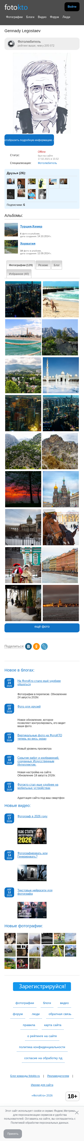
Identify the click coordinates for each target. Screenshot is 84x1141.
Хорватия (27, 243)
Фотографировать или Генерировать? (32, 854)
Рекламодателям (58, 1076)
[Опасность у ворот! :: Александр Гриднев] (59, 943)
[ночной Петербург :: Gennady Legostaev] (61, 620)
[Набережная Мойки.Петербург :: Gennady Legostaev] (60, 582)
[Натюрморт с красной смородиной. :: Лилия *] (22, 968)
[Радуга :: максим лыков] (22, 943)
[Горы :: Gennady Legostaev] (23, 468)
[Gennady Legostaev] (42, 132)
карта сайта (52, 1025)
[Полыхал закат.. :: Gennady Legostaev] (23, 506)
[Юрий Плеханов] (11, 183)
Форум (54, 17)
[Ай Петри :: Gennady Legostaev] (60, 354)
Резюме (43, 265)
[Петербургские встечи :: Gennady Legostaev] (23, 582)
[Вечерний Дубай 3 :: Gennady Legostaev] (23, 430)
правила (29, 1025)
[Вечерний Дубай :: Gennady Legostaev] (61, 430)
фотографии (24, 1003)
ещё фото (42, 626)
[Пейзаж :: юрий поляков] (47, 943)
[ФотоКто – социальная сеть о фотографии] (16, 6)
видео (64, 1003)
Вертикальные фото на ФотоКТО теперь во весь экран (39, 737)
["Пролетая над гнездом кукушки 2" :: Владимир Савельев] (70, 943)
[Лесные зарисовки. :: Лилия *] (34, 968)
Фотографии (14, 17)
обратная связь (60, 1014)
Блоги (30, 17)
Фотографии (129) (21, 265)
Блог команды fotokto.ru (25, 1076)
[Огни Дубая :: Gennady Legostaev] (23, 316)
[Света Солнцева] (32, 183)
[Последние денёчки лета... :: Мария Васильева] (47, 955)
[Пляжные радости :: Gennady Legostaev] (61, 316)
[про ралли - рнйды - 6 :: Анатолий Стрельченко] (10, 955)
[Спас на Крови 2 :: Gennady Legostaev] (61, 506)
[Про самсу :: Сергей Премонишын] (22, 955)
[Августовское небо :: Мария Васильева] (70, 955)
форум (18, 1014)
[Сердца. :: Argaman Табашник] (10, 943)
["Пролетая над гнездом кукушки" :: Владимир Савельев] (34, 955)
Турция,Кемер (31, 226)
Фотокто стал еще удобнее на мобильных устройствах (37, 786)
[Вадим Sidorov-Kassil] (53, 183)
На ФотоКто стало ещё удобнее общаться (39, 682)
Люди (66, 17)
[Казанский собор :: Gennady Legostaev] (23, 544)
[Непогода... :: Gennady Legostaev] (23, 354)
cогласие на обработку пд (43, 1058)
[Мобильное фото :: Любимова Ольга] (58, 955)
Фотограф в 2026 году (32, 816)
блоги (47, 1003)
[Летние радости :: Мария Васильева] (10, 968)
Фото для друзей (29, 706)
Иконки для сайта (42, 1085)
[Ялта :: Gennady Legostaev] (23, 392)
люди (36, 1014)
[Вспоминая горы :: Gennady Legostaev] (60, 468)
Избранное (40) (19, 274)
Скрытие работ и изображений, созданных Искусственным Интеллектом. (38, 761)
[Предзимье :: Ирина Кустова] (34, 943)
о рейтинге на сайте (42, 1036)
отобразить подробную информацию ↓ (29, 140)
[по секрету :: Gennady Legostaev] (61, 544)
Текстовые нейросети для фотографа (34, 892)
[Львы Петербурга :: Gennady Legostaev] (23, 620)
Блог (57, 265)
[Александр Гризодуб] (21, 196)
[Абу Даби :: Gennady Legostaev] (61, 392)
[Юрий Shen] (63, 183)
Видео (42, 17)
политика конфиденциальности (42, 1047)
